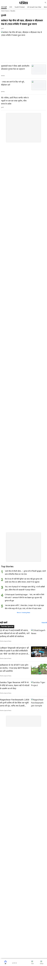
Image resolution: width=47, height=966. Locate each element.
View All (44, 623)
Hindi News (5, 11)
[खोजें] (45, 2)
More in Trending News (23, 612)
